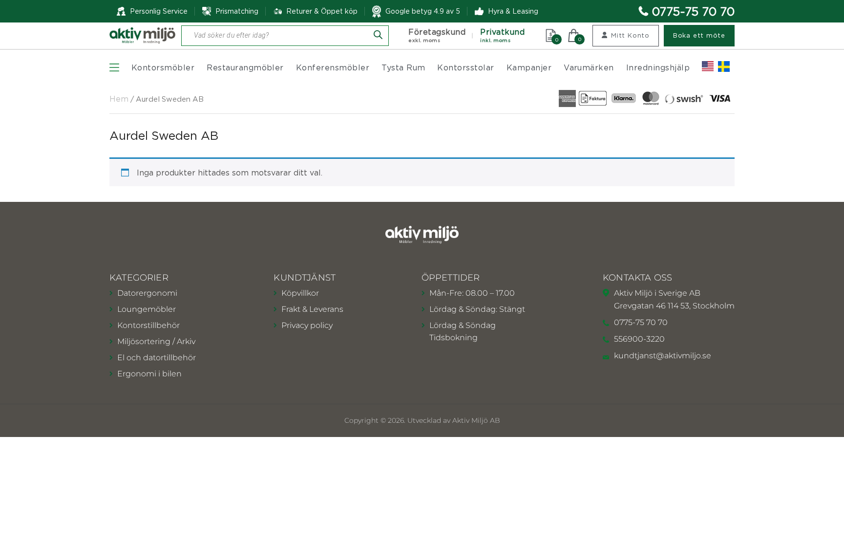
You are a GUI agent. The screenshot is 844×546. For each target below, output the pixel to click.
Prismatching (236, 11)
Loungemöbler (146, 309)
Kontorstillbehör (148, 325)
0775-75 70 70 (693, 11)
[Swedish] (724, 66)
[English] (708, 66)
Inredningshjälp (658, 67)
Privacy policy (307, 325)
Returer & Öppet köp (322, 11)
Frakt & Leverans (312, 309)
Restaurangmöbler (245, 67)
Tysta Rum (403, 67)
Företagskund (436, 35)
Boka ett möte (699, 35)
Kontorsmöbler (162, 67)
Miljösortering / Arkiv (156, 341)
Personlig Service (159, 11)
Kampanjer (528, 67)
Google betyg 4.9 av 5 (422, 11)
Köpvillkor (300, 293)
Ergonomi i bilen (149, 373)
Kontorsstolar (465, 67)
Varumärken (589, 67)
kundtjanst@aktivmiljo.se (662, 355)
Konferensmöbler (332, 67)
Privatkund (502, 35)
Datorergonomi (147, 293)
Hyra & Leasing (513, 11)
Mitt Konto (630, 35)
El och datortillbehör (156, 357)
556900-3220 (639, 339)
